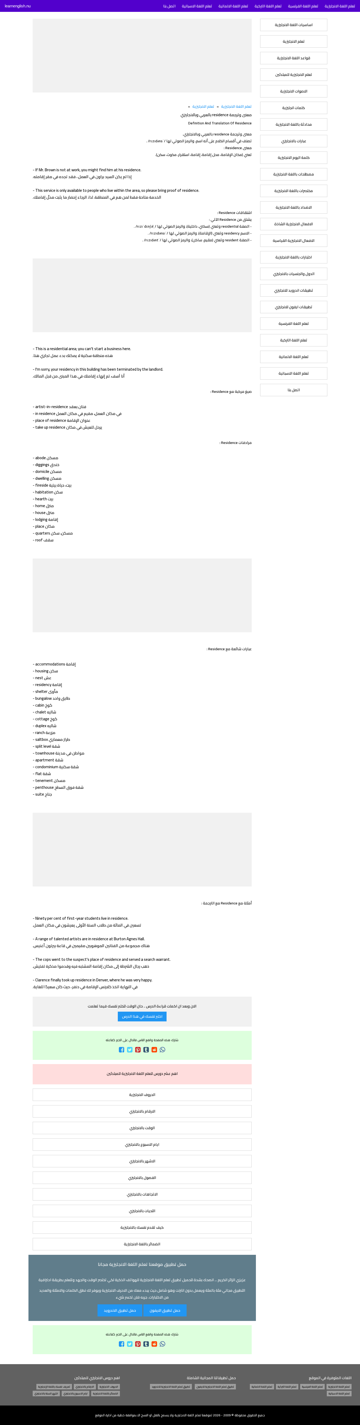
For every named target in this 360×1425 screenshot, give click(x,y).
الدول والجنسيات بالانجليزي (293, 273)
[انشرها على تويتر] (130, 1049)
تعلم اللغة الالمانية (294, 356)
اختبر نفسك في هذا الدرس (142, 1016)
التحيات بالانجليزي (142, 1210)
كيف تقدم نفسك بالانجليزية (142, 1227)
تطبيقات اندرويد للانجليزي (293, 290)
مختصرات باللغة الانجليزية (293, 190)
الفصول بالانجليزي (142, 1177)
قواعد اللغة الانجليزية (293, 58)
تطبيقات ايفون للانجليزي (293, 306)
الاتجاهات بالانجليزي (142, 1194)
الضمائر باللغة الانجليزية (142, 1244)
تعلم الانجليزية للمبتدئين (293, 74)
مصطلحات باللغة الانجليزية (293, 174)
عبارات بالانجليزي (293, 141)
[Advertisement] (142, 55)
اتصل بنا (294, 389)
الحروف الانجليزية (142, 1094)
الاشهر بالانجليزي (142, 1161)
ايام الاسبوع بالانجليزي (142, 1144)
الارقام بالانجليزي (142, 1111)
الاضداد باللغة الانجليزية (294, 207)
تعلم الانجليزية (294, 41)
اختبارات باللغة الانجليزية (293, 257)
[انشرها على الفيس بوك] (121, 1049)
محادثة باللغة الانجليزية (294, 124)
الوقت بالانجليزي (142, 1127)
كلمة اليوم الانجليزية (294, 157)
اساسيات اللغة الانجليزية (294, 24)
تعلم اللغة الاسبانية (294, 373)
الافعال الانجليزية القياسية (293, 240)
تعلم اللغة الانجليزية (236, 106)
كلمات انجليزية (293, 107)
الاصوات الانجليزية (293, 91)
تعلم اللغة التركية (293, 340)
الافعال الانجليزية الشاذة (293, 224)
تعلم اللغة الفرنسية (294, 323)
